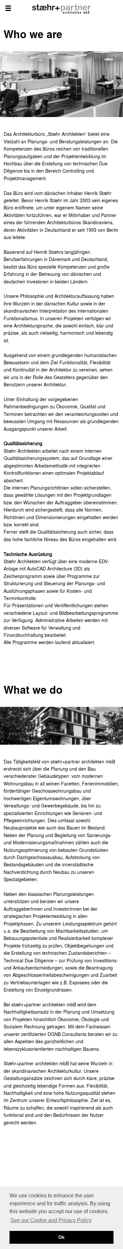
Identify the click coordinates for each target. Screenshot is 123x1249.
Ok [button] (61, 1237)
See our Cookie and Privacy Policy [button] (51, 1220)
